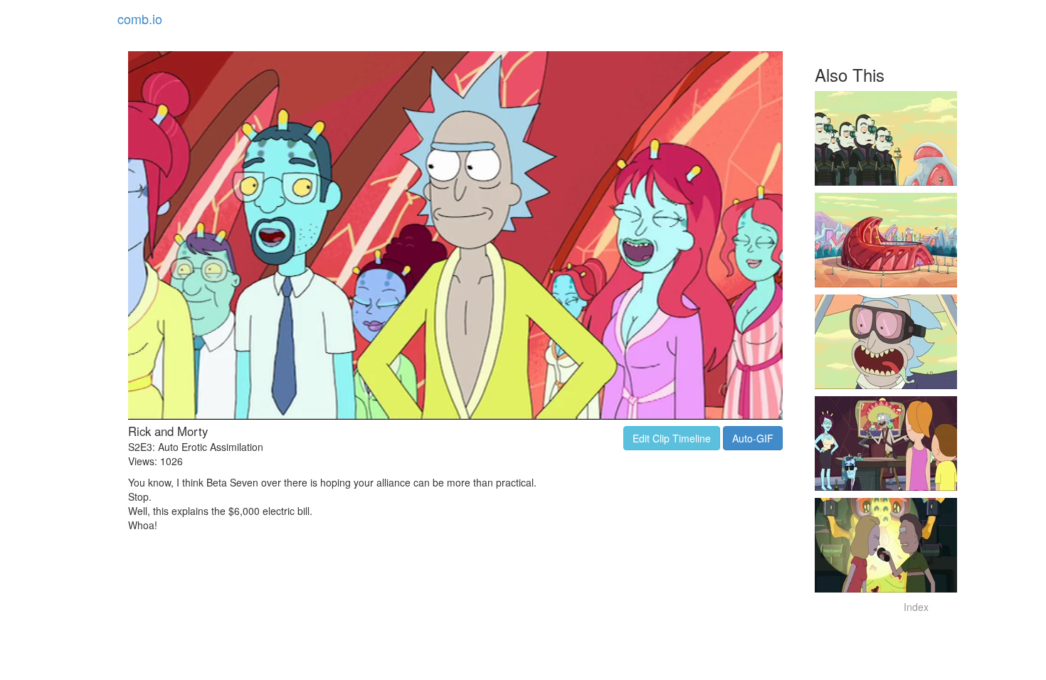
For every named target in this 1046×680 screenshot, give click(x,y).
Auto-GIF (752, 438)
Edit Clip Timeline (672, 438)
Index (916, 607)
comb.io (139, 18)
